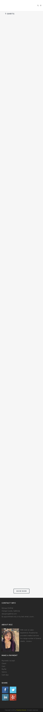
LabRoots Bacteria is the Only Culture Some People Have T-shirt (20, 343)
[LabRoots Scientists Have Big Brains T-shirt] (21, 438)
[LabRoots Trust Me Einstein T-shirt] (21, 498)
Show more (21, 591)
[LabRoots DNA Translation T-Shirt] (21, 92)
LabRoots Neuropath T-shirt (21, 172)
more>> (29, 641)
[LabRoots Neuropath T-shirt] (21, 152)
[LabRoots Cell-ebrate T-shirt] (21, 268)
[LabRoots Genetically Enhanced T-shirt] (21, 551)
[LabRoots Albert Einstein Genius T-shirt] (21, 209)
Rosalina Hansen (21, 710)
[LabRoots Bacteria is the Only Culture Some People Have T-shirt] (21, 322)
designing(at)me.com (9, 614)
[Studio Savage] (21, 35)
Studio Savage (14, 54)
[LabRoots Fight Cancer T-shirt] (21, 378)
